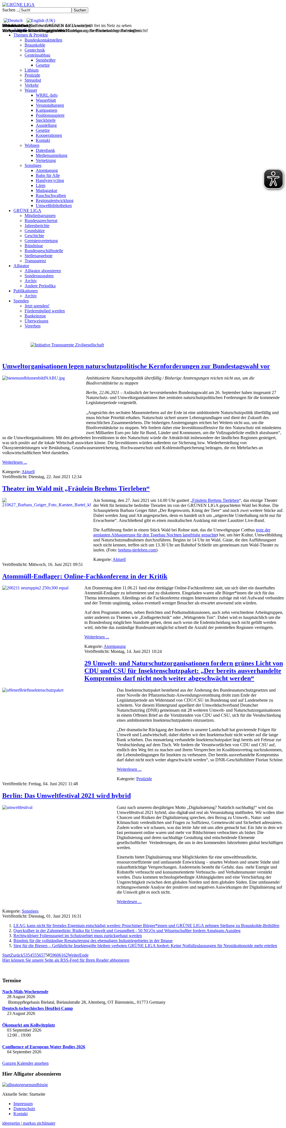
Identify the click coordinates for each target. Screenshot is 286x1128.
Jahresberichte (37, 225)
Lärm (40, 185)
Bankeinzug (35, 315)
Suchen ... (11, 10)
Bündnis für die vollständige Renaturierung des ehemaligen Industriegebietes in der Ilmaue (93, 940)
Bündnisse (34, 245)
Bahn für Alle (48, 175)
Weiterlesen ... (14, 462)
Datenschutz (24, 1108)
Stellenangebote (39, 255)
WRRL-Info (47, 95)
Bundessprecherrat (41, 220)
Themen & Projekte (30, 35)
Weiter (73, 955)
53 (25, 955)
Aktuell (28, 471)
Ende (84, 955)
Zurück (16, 955)
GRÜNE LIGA (27, 210)
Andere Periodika (40, 285)
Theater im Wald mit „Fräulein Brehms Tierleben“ (76, 488)
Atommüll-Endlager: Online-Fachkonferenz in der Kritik (84, 576)
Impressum (23, 1103)
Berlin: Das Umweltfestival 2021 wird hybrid (66, 795)
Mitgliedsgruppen (40, 215)
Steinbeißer (46, 60)
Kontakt (43, 140)
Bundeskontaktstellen (43, 40)
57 (43, 955)
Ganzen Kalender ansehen (25, 1063)
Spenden (21, 300)
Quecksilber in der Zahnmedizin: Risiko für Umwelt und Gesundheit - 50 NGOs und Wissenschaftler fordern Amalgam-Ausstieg (126, 930)
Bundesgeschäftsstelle (44, 250)
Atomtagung (47, 170)
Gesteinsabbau (37, 55)
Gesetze (43, 65)
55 (34, 955)
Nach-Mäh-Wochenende (25, 991)
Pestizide (32, 75)
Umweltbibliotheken (54, 205)
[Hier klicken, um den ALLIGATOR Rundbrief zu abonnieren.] (143, 1084)
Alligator (21, 265)
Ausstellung (46, 125)
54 (30, 955)
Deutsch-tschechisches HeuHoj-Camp (37, 1008)
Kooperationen (49, 135)
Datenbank (45, 150)
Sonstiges (33, 165)
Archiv (31, 280)
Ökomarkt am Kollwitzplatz (28, 1025)
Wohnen (32, 145)
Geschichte (34, 235)
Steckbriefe (46, 120)
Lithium (32, 70)
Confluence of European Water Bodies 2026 (43, 1046)
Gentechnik (35, 50)
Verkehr (32, 85)
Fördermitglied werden (45, 310)
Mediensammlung (51, 155)
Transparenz (35, 260)
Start (6, 955)
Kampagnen (46, 110)
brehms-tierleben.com (137, 550)
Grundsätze (35, 230)
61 (61, 955)
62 (65, 955)
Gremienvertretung (41, 240)
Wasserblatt (46, 100)
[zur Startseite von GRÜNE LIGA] (18, 4)
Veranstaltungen (50, 105)
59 (52, 955)
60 (56, 955)
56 (39, 955)
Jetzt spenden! (37, 305)
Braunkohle (35, 45)
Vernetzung (46, 160)
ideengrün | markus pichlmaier (28, 1123)
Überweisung (36, 321)
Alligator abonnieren (43, 270)
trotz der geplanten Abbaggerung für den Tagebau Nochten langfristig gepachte (181, 532)
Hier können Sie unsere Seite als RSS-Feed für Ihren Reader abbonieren (65, 960)
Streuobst (33, 80)
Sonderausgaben (39, 275)
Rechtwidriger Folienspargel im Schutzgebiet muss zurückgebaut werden (77, 935)
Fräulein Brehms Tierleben (215, 500)
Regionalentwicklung (54, 200)
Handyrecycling (50, 180)
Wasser (31, 90)
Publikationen (25, 290)
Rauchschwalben (51, 195)
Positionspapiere (50, 115)
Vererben (32, 326)
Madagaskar (46, 190)
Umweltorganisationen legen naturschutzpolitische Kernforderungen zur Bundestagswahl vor (136, 366)
